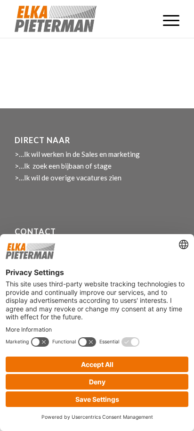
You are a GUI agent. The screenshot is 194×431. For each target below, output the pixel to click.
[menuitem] (166, 19)
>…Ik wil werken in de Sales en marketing (77, 154)
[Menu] (166, 19)
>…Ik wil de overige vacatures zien (68, 177)
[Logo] (80, 19)
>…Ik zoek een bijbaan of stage (63, 166)
